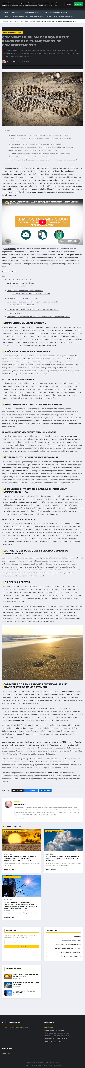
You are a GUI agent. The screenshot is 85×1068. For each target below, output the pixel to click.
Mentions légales (36, 1065)
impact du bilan (17, 527)
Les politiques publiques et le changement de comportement (33, 310)
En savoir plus (52, 5)
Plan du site (58, 1065)
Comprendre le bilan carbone (19, 279)
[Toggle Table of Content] (3, 277)
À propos (26, 1065)
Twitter (19, 790)
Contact (6, 1053)
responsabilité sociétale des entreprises (22, 502)
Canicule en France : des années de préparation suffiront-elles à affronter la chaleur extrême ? (20, 859)
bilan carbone (10, 168)
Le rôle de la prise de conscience (20, 283)
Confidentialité (47, 1065)
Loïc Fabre (20, 804)
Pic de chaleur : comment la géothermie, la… (24, 991)
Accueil (6, 12)
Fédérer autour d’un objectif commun (23, 298)
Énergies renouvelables (63, 17)
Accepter (78, 4)
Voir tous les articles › (22, 818)
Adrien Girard (9, 870)
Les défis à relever (14, 313)
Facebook (32, 790)
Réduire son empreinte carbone (15, 17)
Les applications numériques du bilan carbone (31, 294)
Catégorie (16, 12)
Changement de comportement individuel (25, 291)
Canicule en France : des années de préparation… (25, 975)
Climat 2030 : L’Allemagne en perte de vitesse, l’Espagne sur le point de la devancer (62, 859)
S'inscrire (22, 946)
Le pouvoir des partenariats (23, 305)
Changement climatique (32, 12)
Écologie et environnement (40, 17)
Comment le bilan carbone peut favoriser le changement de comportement (38, 317)
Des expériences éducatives (23, 286)
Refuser (68, 4)
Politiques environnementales (55, 12)
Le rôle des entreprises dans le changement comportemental (32, 302)
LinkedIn (46, 790)
